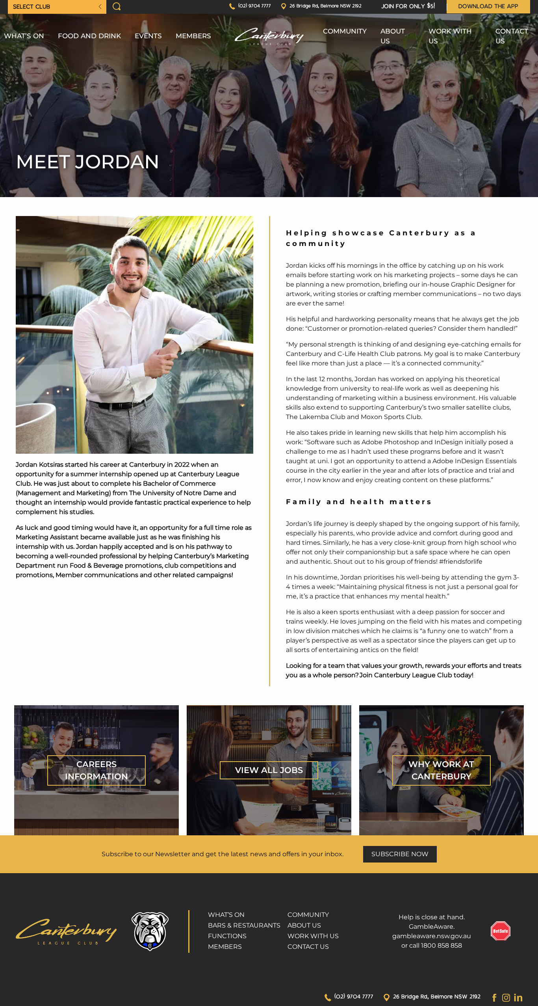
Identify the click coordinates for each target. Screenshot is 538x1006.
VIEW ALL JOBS (269, 770)
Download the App (488, 7)
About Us (392, 36)
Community (345, 31)
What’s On (24, 36)
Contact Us (511, 36)
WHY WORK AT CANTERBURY (441, 770)
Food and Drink (89, 36)
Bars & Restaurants (244, 925)
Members (193, 36)
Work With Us (450, 36)
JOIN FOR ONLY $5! (408, 7)
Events (148, 36)
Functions (227, 936)
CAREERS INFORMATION (96, 770)
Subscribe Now (400, 854)
